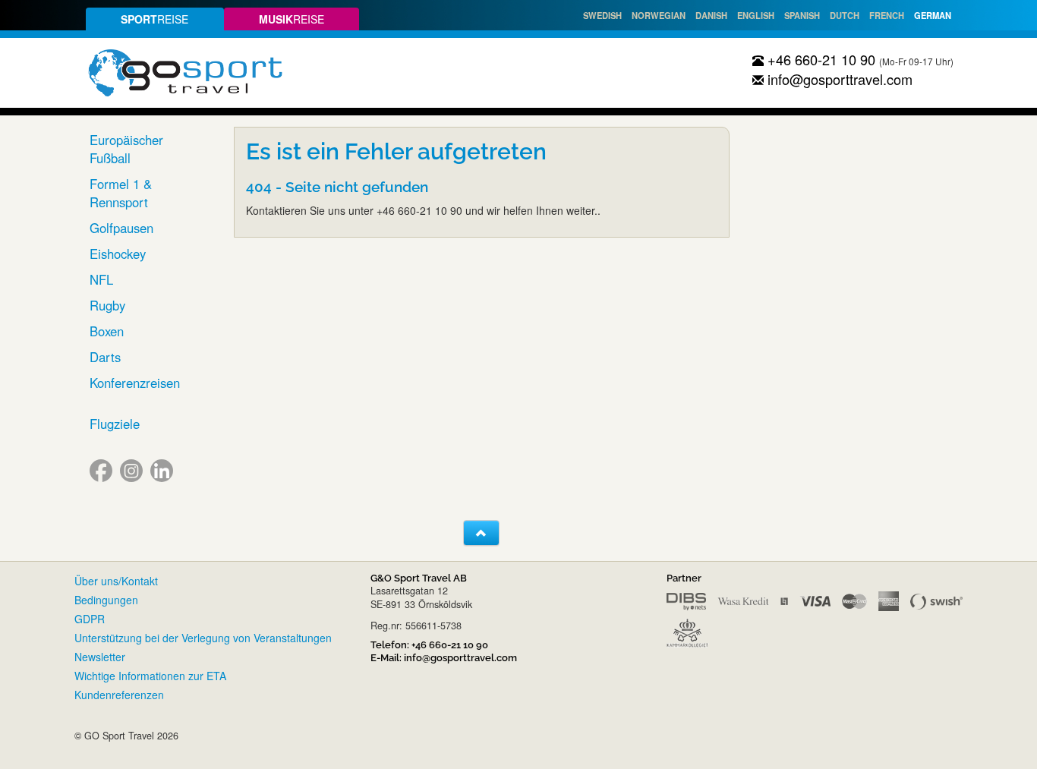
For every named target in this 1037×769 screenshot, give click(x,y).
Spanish (802, 15)
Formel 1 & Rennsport (121, 193)
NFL (101, 279)
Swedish (602, 15)
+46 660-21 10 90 (819, 59)
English (755, 15)
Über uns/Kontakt (116, 580)
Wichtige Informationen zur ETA (150, 675)
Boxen (107, 331)
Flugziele (115, 423)
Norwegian (659, 15)
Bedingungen (106, 599)
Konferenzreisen (135, 382)
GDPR (89, 618)
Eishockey (118, 253)
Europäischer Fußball (126, 149)
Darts (105, 357)
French (886, 15)
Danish (711, 15)
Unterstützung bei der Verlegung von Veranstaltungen (203, 637)
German (932, 15)
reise (154, 19)
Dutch (844, 15)
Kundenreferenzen (119, 694)
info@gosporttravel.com (838, 79)
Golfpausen (121, 228)
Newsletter (99, 656)
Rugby (107, 305)
